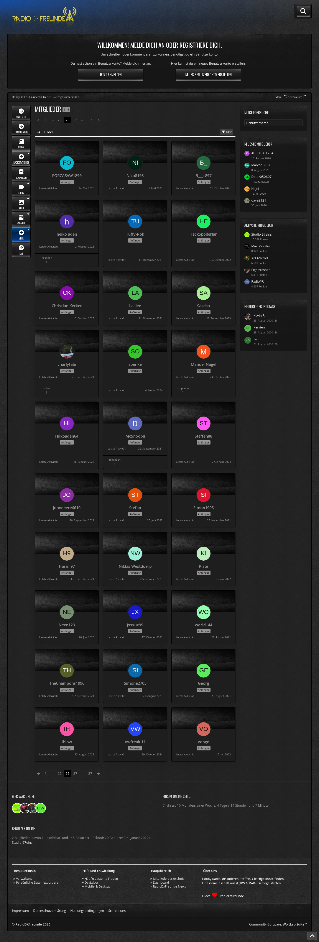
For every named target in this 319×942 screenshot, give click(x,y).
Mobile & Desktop (97, 886)
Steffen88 (203, 436)
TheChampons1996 (66, 683)
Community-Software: (278, 924)
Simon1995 (203, 507)
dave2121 (258, 200)
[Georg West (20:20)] (40, 808)
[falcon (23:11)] (25, 808)
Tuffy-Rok (135, 234)
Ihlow (67, 741)
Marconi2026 (261, 165)
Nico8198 (135, 175)
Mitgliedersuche (256, 112)
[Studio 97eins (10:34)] (17, 808)
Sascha (203, 305)
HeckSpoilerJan (203, 234)
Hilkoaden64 (66, 436)
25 (60, 120)
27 (75, 120)
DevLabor (91, 882)
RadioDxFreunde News (169, 886)
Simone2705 (135, 683)
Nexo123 (67, 624)
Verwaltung (24, 878)
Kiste (203, 566)
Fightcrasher (260, 270)
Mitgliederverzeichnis (168, 878)
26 (67, 120)
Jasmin (258, 339)
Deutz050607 (261, 176)
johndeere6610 (67, 507)
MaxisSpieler (260, 246)
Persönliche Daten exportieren (38, 882)
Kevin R (259, 315)
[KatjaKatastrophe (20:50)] (33, 808)
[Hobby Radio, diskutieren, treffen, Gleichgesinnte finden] (44, 17)
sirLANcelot (259, 258)
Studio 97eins (261, 234)
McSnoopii (135, 436)
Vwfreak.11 (135, 741)
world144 (203, 624)
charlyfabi (67, 364)
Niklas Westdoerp (135, 566)
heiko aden (67, 234)
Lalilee (135, 305)
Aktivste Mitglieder (258, 225)
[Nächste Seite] (98, 120)
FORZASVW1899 (67, 175)
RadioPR (257, 281)
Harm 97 (67, 566)
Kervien (259, 327)
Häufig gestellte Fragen (101, 878)
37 (90, 120)
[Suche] (303, 11)
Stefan (135, 507)
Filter (229, 132)
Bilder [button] (48, 132)
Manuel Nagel (203, 364)
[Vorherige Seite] (39, 120)
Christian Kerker (67, 305)
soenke (135, 364)
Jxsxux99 (135, 624)
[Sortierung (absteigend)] (39, 132)
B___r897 (204, 175)
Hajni (255, 188)
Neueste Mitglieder (258, 144)
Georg (203, 683)
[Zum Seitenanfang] (312, 936)
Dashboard (161, 882)
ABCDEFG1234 (262, 153)
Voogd (203, 741)
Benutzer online (23, 828)
